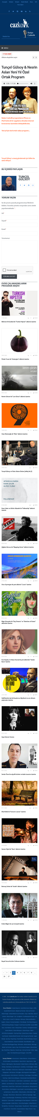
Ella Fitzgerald (25, 1072)
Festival (8, 1022)
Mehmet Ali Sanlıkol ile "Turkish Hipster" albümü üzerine (19, 322)
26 (4, 976)
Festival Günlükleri (15, 1022)
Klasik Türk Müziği (28, 1039)
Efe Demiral (12, 1072)
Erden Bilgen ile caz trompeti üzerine (13, 924)
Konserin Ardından (18, 1041)
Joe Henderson (10, 1083)
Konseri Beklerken (9, 1041)
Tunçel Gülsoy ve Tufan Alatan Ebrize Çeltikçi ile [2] (17, 471)
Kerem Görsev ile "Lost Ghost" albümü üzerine (16, 396)
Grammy (25, 1027)
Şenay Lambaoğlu (6, 1103)
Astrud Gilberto (15, 1061)
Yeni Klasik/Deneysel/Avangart (18, 1053)
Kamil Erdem (5, 1086)
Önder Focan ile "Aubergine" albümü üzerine (15, 359)
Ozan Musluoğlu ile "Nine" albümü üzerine (14, 434)
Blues (31, 2)
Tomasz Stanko (18, 1106)
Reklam (11, 2)
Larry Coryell (20, 1089)
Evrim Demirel (14, 1075)
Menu (6, 48)
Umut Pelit (13, 1109)
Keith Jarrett (19, 1086)
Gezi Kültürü (8, 1027)
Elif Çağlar (18, 1072)
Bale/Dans (30, 1013)
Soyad (4, 221)
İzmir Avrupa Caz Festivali (27, 1036)
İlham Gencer (5, 1081)
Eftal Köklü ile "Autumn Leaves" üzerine (14, 812)
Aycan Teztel (23, 1061)
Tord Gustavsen (33, 1106)
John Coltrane (18, 1083)
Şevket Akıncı (15, 1103)
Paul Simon (25, 1097)
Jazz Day (8, 1039)
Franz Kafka (34, 1075)
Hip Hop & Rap (17, 1033)
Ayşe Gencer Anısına (8, 737)
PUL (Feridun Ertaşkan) (24, 1047)
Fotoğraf (16, 1025)
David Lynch (21, 1069)
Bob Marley (9, 1067)
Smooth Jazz (18, 1050)
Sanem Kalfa (11, 1100)
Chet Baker (8, 1069)
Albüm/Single (5, 1013)
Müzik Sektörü (27, 1044)
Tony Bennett (26, 1106)
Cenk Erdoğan (29, 1067)
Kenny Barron (26, 1086)
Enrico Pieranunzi (6, 1075)
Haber (31, 1030)
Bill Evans (32, 1064)
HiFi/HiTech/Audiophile (7, 1033)
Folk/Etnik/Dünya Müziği (8, 1025)
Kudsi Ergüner (13, 1089)
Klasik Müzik (24, 2)
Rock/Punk (6, 1050)
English (3, 1022)
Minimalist (20, 1044)
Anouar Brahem (32, 1058)
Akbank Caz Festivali (20, 1011)
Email (4, 229)
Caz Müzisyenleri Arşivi (28, 1016)
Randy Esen (4, 1100)
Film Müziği (23, 1022)
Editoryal (23, 1019)
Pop (17, 1047)
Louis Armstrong (28, 1089)
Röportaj (12, 1050)
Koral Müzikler (27, 1041)
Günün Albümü (8, 1030)
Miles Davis (30, 1092)
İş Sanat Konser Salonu (27, 1033)
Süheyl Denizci (32, 1103)
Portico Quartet (32, 1097)
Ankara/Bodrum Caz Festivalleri (16, 1013)
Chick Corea (15, 1069)
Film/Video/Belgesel (32, 1022)
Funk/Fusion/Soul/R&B (24, 1025)
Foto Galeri (20, 4)
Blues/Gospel (10, 1016)
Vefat (32, 1050)
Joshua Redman (33, 1083)
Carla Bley (23, 1067)
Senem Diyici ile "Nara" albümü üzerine (13, 849)
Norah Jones (19, 1095)
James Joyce (34, 1081)
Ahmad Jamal (15, 1058)
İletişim (17, 2)
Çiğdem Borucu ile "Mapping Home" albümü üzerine (18, 547)
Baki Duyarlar (10, 1064)
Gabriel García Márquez (13, 1078)
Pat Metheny (18, 1097)
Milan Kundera (22, 1092)
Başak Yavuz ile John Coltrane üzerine (13, 961)
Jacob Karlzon (27, 1081)
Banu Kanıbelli (17, 1064)
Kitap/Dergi (13, 1039)
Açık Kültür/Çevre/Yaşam (27, 1008)
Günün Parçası (26, 1030)
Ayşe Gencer (30, 1061)
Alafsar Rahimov (23, 1058)
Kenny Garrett (33, 1086)
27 (9, 976)
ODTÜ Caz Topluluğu (27, 1095)
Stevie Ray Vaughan (23, 1103)
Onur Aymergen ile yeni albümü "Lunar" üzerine (16, 584)
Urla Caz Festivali (26, 1050)
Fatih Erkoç (21, 1075)
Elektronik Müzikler (30, 1019)
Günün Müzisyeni (17, 1030)
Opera (13, 1047)
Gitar (13, 1027)
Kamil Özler (12, 1086)
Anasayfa (4, 2)
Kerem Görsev (5, 1089)
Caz (15, 1016)
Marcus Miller (15, 1092)
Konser (35, 1039)
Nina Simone (12, 1095)
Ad (3, 213)
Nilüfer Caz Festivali (6, 1047)
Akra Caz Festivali (30, 1011)
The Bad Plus (5, 1106)
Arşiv (26, 1013)
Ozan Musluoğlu (10, 1097)
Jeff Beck (4, 1083)
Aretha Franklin (6, 1061)
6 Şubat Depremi (16, 1008)
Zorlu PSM (28, 1053)
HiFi (36, 2)
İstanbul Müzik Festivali (14, 1036)
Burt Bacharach (16, 1067)
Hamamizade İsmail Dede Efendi (28, 1078)
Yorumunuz (6, 238)
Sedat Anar (34, 1100)
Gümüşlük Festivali (32, 1027)
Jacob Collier (19, 1081)
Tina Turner (11, 1106)
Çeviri (8, 1019)
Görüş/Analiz (18, 1027)
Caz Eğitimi (19, 1016)
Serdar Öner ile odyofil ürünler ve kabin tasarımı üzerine (19, 774)
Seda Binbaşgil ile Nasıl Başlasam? (22, 1100)
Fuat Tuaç (5, 1078)
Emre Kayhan (33, 1072)
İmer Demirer (12, 1081)
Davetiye (17, 1019)
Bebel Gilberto (25, 1064)
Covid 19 (12, 1019)
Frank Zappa (28, 1075)
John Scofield (26, 1083)
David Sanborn (28, 1069)
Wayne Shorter (29, 1109)
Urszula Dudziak (21, 1109)
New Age (34, 1044)
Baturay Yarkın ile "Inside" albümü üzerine (14, 886)
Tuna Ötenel (7, 1109)
